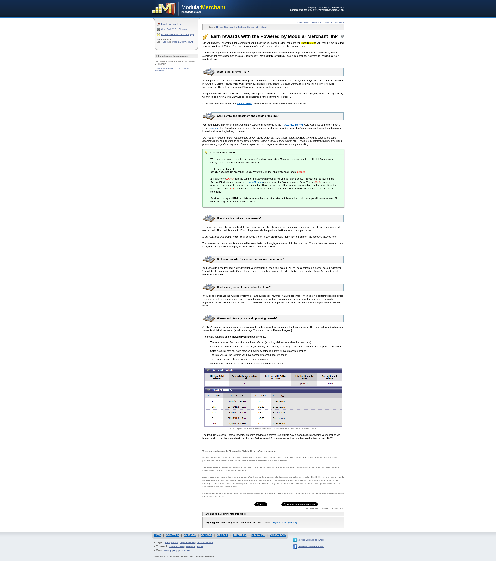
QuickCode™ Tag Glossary (174, 29)
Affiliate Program (176, 546)
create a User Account (182, 42)
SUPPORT (222, 535)
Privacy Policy (171, 542)
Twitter (200, 546)
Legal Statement (187, 542)
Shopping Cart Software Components (241, 27)
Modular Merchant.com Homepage (177, 34)
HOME (157, 535)
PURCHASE (239, 535)
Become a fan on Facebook (311, 546)
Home (219, 27)
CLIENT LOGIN (278, 535)
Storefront (266, 27)
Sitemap (167, 550)
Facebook (190, 546)
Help (175, 550)
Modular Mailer (244, 103)
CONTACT (206, 535)
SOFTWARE (172, 535)
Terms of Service (205, 542)
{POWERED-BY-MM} (293, 124)
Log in (166, 42)
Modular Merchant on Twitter (310, 540)
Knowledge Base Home (172, 24)
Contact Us (184, 550)
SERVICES (190, 535)
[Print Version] (342, 37)
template (214, 128)
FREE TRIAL (258, 535)
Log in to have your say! (285, 522)
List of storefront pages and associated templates (320, 22)
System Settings (254, 182)
